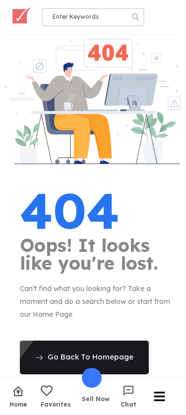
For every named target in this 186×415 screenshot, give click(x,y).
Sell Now (96, 398)
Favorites (56, 404)
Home (18, 404)
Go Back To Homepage (90, 356)
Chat (128, 404)
